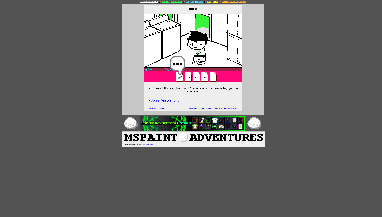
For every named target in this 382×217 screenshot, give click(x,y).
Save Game (193, 108)
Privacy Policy (148, 144)
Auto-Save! (206, 108)
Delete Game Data (231, 108)
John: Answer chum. (167, 100)
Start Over (152, 108)
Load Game (218, 108)
